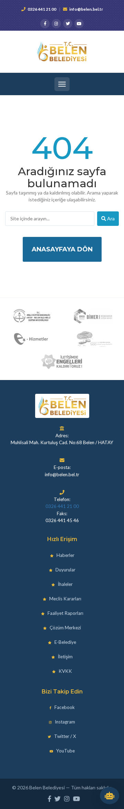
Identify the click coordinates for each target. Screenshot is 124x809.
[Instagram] (56, 23)
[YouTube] (79, 23)
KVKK (65, 671)
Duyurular (64, 569)
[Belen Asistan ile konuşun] (109, 795)
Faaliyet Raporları (64, 613)
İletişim (65, 656)
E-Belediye (64, 642)
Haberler (64, 555)
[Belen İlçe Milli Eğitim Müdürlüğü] (31, 316)
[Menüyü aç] (62, 84)
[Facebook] (45, 23)
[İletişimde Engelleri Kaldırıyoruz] (61, 362)
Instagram (64, 722)
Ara (110, 218)
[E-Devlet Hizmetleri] (31, 339)
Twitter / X (64, 736)
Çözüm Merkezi (65, 627)
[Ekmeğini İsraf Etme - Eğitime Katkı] (93, 339)
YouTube (65, 750)
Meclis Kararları (64, 598)
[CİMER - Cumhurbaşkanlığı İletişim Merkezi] (93, 316)
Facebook (64, 707)
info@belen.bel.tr (86, 9)
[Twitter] (67, 23)
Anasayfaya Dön (62, 249)
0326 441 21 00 (42, 9)
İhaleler (65, 584)
